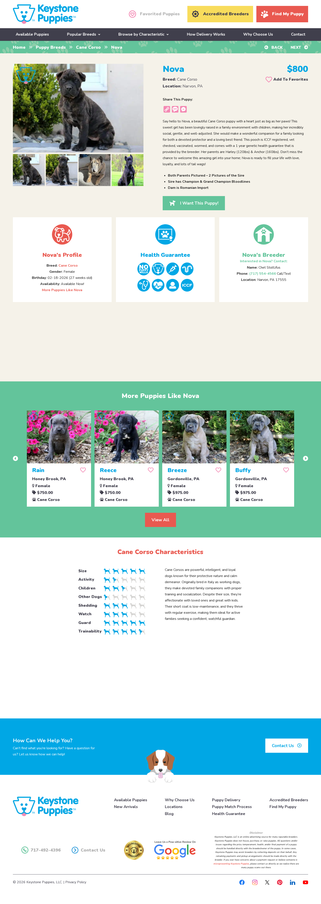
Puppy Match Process (232, 806)
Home (19, 47)
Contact (298, 34)
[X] (267, 882)
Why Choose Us (258, 34)
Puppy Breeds (51, 47)
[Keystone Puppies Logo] (45, 806)
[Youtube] (305, 882)
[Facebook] (242, 882)
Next (296, 47)
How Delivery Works (206, 34)
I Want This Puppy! (198, 203)
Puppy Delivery (226, 800)
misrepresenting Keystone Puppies (231, 863)
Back (276, 47)
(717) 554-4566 (262, 273)
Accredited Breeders (288, 800)
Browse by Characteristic (141, 34)
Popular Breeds (81, 34)
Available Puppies (32, 34)
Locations (174, 806)
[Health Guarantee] (165, 234)
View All (160, 520)
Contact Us (283, 746)
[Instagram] (254, 882)
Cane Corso (88, 47)
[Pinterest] (279, 882)
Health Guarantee (228, 813)
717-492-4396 (46, 850)
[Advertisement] (160, 338)
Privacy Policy (75, 882)
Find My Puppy (282, 806)
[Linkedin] (292, 882)
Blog (169, 813)
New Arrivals (126, 806)
